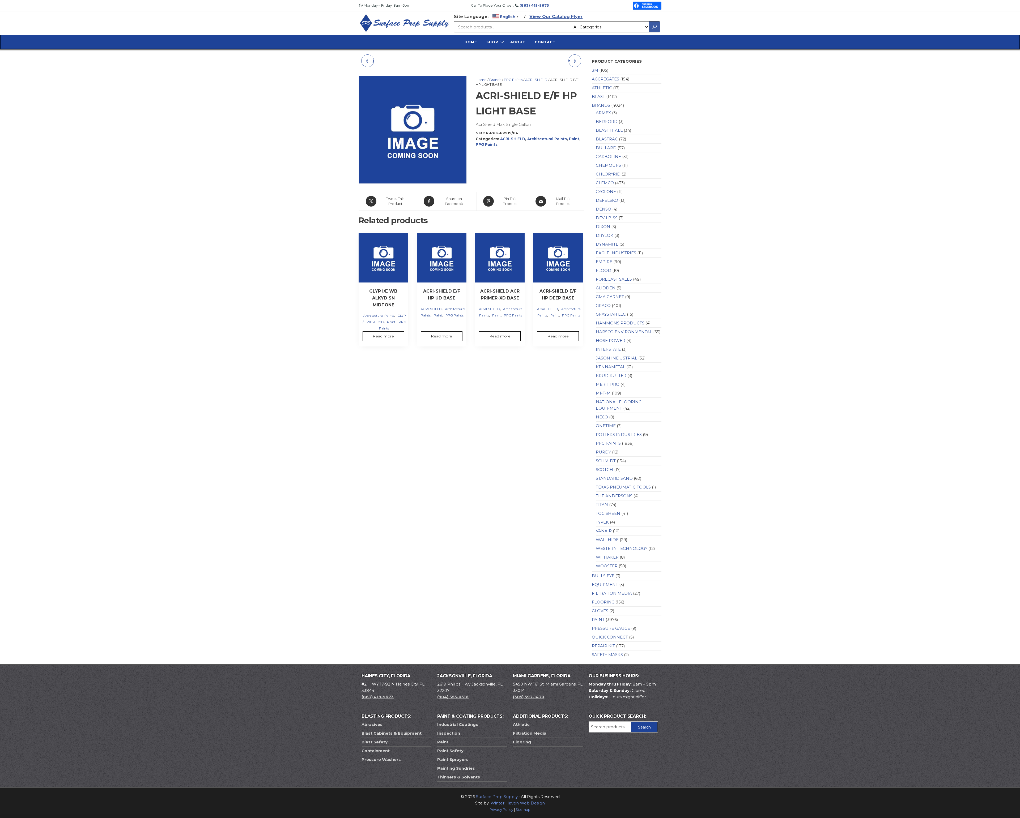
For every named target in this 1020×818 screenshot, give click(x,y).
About (517, 42)
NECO (602, 416)
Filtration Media (612, 593)
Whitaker (607, 557)
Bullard (606, 147)
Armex (603, 112)
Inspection (448, 733)
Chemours (608, 165)
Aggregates (605, 79)
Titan (602, 504)
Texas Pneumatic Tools (623, 487)
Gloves (600, 610)
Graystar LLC (611, 314)
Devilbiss (607, 217)
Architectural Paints (547, 139)
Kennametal (610, 366)
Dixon (603, 226)
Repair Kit (603, 645)
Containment (376, 750)
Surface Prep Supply (497, 796)
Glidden (605, 287)
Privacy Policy (501, 810)
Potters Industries (619, 434)
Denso (603, 209)
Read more (383, 336)
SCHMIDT (606, 460)
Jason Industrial (616, 358)
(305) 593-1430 (528, 696)
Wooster (607, 565)
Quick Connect (610, 637)
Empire (604, 261)
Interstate (608, 349)
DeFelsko (607, 200)
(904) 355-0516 (453, 696)
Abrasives (372, 724)
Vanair (604, 530)
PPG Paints (513, 80)
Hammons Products (620, 323)
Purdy (603, 452)
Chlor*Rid (608, 174)
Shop (492, 42)
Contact (545, 42)
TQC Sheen (608, 513)
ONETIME (606, 425)
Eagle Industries (616, 252)
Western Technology (621, 548)
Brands (495, 80)
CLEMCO (605, 182)
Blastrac (607, 139)
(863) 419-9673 (534, 5)
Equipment (605, 584)
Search (644, 727)
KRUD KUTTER (611, 375)
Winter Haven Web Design (518, 803)
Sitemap (523, 810)
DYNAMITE (607, 244)
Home (471, 42)
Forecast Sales (614, 279)
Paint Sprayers (453, 759)
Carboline (608, 156)
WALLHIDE (607, 539)
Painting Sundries (456, 768)
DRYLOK (604, 235)
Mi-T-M (603, 393)
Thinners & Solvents (458, 777)
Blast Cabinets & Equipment (392, 733)
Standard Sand (614, 478)
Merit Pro (607, 384)
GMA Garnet (610, 296)
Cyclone (606, 191)
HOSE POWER (610, 340)
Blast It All (609, 130)
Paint (574, 139)
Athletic (602, 87)
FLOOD (603, 270)
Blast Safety (375, 741)
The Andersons (614, 495)
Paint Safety (450, 750)
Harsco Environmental (624, 331)
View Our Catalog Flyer (556, 16)
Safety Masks (607, 654)
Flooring (603, 602)
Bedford (607, 121)
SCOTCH (604, 469)
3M (595, 70)
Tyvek (602, 522)
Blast (598, 96)
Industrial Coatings (457, 724)
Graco (603, 305)
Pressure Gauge (611, 628)
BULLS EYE (603, 575)
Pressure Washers (381, 759)
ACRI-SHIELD (536, 80)
